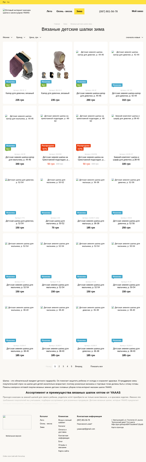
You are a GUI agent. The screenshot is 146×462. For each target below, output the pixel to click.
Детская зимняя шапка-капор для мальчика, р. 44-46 (20, 158)
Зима (79, 11)
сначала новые (133, 37)
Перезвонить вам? (84, 424)
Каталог (61, 426)
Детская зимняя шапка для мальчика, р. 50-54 (126, 286)
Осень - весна (64, 11)
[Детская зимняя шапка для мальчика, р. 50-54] (126, 257)
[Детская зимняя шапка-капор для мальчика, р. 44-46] (19, 129)
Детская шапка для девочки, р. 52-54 (20, 222)
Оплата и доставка (62, 431)
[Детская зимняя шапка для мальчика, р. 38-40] (19, 320)
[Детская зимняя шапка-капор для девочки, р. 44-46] (90, 65)
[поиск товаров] (89, 11)
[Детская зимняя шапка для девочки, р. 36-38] (90, 320)
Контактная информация (63, 437)
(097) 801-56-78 (108, 11)
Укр (8, 2)
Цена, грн (33, 37)
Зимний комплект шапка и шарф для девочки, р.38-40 (126, 158)
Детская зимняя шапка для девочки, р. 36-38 (91, 349)
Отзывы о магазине (62, 446)
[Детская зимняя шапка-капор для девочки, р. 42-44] (126, 65)
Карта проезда (117, 427)
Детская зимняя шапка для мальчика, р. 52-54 (20, 286)
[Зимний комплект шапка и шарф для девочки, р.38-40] (126, 129)
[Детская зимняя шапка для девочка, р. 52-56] (126, 193)
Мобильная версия (13, 436)
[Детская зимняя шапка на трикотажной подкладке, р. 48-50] (55, 129)
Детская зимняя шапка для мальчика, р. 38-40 (20, 349)
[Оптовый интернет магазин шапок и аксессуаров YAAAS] (17, 422)
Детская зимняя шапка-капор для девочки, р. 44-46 (91, 94)
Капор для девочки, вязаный (20, 93)
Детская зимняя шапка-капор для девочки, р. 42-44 (126, 94)
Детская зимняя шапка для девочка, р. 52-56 (126, 222)
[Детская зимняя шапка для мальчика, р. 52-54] (19, 257)
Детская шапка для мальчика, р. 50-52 (55, 222)
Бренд (19, 37)
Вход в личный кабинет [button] (64, 421)
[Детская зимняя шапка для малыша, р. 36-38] (90, 193)
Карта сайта (63, 451)
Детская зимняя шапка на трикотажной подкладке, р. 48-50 (55, 159)
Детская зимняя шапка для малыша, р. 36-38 (91, 222)
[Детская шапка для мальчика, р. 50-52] (55, 193)
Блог (60, 441)
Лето (49, 11)
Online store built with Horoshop (14, 456)
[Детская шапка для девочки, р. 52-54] (19, 193)
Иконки (6, 37)
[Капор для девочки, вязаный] (19, 65)
